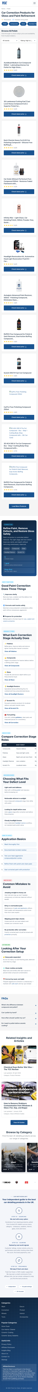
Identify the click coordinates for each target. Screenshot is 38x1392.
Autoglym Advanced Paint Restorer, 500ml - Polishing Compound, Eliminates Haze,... (18, 297)
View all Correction (11, 722)
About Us (4, 1353)
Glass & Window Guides (17, 1113)
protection (8, 934)
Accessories (24, 1317)
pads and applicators (20, 908)
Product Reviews (15, 1075)
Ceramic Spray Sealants (9, 1335)
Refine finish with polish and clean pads (18, 864)
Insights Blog (5, 1350)
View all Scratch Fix (11, 708)
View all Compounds (12, 666)
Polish (5, 24)
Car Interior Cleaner (8, 1329)
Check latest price (18, 75)
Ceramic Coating (7, 1332)
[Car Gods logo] (35, 1182)
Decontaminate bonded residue (15, 850)
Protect (22, 1310)
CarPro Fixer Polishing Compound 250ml (17, 408)
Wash (3, 1306)
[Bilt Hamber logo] (26, 1182)
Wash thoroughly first (11, 844)
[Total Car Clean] (4, 3)
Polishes (6, 548)
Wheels (3, 1313)
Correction (5, 1310)
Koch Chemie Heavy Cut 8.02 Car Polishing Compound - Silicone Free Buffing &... (18, 142)
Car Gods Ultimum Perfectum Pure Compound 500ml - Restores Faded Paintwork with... (18, 181)
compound (18, 801)
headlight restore (20, 823)
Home (3, 8)
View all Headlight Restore (14, 694)
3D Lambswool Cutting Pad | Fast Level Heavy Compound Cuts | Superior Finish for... (17, 104)
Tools (3, 1317)
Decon (22, 1306)
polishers (19, 717)
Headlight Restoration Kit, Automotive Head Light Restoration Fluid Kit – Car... (19, 259)
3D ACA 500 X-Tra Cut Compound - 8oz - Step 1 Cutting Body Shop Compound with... (18, 446)
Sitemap (4, 1360)
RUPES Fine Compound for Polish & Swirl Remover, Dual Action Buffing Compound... (18, 336)
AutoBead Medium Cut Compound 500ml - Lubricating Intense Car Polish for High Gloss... (17, 65)
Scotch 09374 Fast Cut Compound (17, 373)
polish (19, 790)
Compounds (14, 24)
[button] (19, 1005)
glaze (10, 812)
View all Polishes (11, 651)
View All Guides (19, 1122)
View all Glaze (10, 680)
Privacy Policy (6, 1344)
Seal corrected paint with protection (17, 869)
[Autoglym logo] (14, 1182)
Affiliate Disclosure (8, 1347)
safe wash (15, 983)
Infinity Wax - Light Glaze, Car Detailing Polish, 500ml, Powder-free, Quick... (19, 220)
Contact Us (5, 1356)
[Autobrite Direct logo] (4, 1182)
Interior (22, 1313)
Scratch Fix (21, 552)
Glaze (23, 24)
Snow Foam (5, 1326)
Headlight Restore (9, 552)
